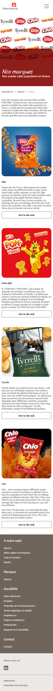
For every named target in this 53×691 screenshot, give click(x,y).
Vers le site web (26, 214)
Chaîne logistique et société (18, 610)
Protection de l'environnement (19, 605)
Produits (8, 600)
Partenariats (10, 624)
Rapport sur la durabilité (16, 629)
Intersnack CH (7, 91)
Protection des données (16, 685)
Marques (21, 91)
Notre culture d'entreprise (17, 552)
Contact (8, 646)
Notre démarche (12, 596)
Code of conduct (12, 557)
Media (7, 562)
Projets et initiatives (14, 619)
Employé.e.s (10, 615)
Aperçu (7, 547)
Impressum (9, 680)
